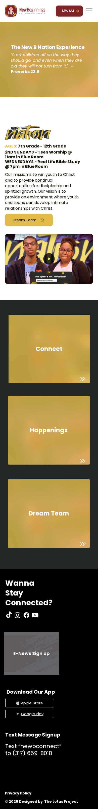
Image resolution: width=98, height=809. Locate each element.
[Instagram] (17, 615)
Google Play (32, 713)
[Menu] (89, 11)
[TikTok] (9, 615)
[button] (84, 277)
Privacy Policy (18, 793)
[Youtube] (35, 615)
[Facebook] (26, 615)
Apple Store (32, 703)
